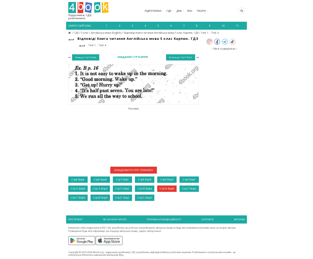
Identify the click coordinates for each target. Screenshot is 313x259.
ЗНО (189, 10)
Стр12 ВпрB (78, 188)
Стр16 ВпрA (144, 188)
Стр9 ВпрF (189, 179)
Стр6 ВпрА (77, 179)
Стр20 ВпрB (100, 197)
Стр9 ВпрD (167, 179)
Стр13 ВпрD (100, 188)
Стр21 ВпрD (144, 197)
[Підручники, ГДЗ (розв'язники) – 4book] (70, 32)
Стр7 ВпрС (122, 179)
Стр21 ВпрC (122, 197)
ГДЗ (168, 10)
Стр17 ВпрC (189, 188)
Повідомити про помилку (133, 170)
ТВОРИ (201, 10)
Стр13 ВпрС (122, 188)
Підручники (153, 10)
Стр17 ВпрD (77, 197)
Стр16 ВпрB (167, 188)
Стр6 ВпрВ (100, 179)
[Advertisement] (133, 135)
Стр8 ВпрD (144, 179)
